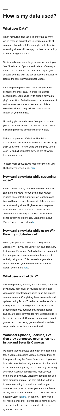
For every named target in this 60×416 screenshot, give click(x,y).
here (33, 168)
